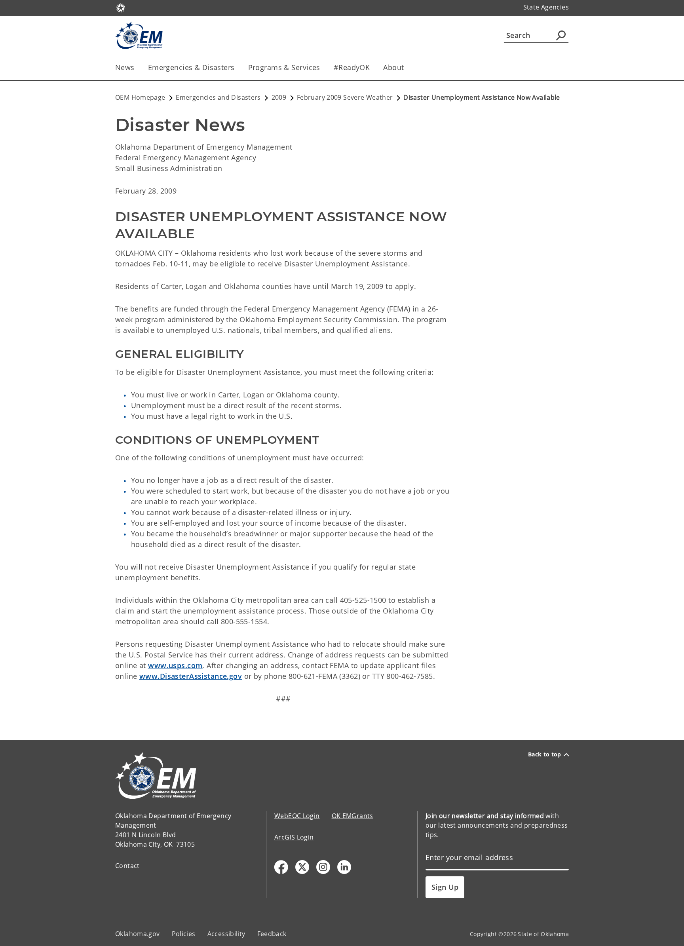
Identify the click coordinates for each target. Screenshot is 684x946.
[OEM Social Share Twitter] (302, 867)
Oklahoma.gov (137, 933)
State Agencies (546, 7)
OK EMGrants (352, 815)
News (125, 67)
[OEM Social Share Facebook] (281, 867)
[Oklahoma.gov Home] (120, 7)
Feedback (272, 933)
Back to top (544, 754)
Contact (127, 865)
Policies (184, 933)
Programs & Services (284, 67)
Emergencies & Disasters (191, 67)
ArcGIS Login (294, 837)
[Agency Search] (561, 35)
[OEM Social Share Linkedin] (344, 867)
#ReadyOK (352, 67)
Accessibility (226, 933)
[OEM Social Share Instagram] (323, 867)
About (393, 67)
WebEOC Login (297, 815)
